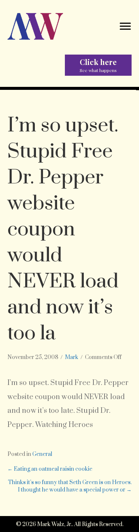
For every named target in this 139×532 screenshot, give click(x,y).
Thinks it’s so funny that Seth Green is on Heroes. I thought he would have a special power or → (70, 486)
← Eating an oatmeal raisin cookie (49, 469)
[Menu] (125, 26)
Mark (71, 357)
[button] (98, 65)
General (42, 454)
